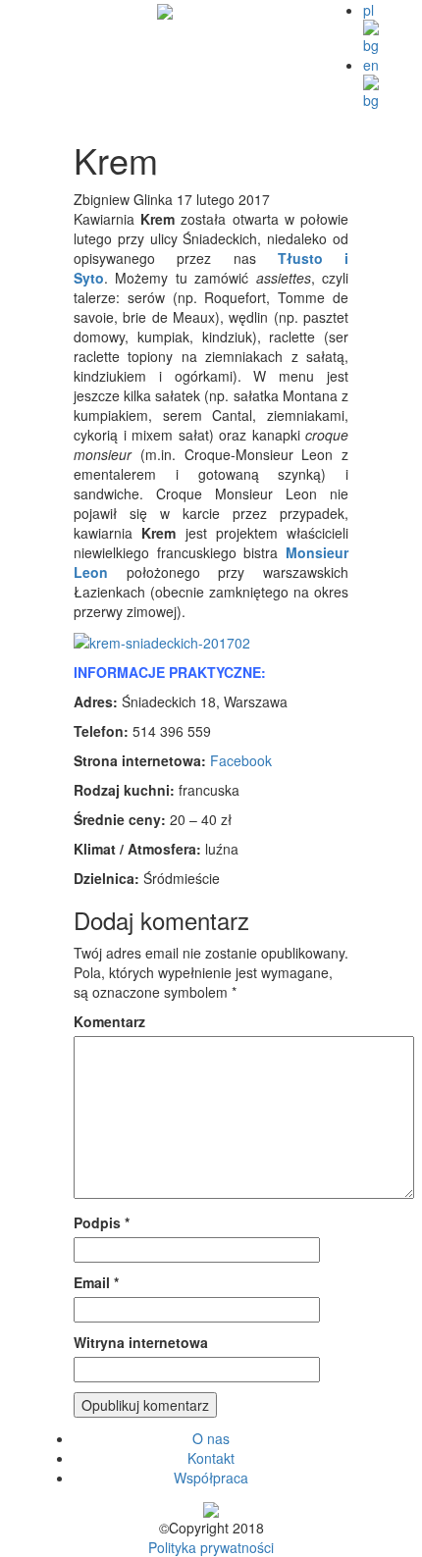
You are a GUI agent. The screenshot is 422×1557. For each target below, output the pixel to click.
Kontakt (211, 1458)
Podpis (102, 1222)
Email (96, 1282)
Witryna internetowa (141, 1342)
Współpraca (211, 1477)
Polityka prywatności (211, 1547)
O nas (211, 1438)
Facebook (241, 760)
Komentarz (109, 1021)
